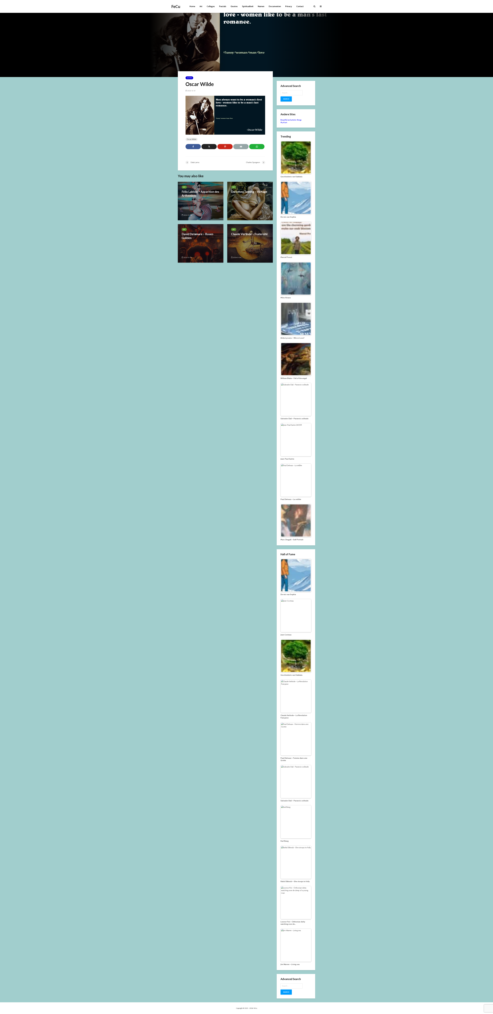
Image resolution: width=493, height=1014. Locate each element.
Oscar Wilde (191, 139)
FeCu (175, 6)
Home (192, 6)
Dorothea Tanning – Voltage (249, 191)
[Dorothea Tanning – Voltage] (250, 201)
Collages (211, 6)
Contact (300, 6)
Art (201, 6)
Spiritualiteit (247, 6)
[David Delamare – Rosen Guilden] (200, 243)
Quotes (234, 6)
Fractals (222, 6)
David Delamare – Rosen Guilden (197, 236)
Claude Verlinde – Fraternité (249, 234)
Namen (261, 6)
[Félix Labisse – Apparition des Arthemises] (200, 201)
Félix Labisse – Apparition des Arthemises (200, 193)
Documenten (275, 6)
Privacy (288, 6)
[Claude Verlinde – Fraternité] (250, 243)
